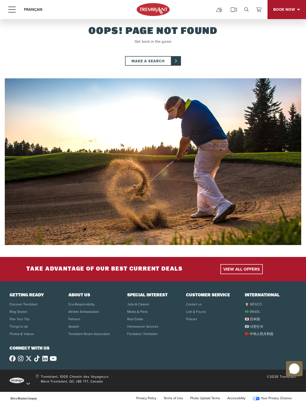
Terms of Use (173, 398)
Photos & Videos (22, 333)
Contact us (194, 304)
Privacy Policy (146, 398)
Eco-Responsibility (81, 304)
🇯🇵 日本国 (252, 319)
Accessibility (236, 398)
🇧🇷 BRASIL (252, 311)
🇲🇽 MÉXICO (253, 304)
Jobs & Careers (138, 304)
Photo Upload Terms (205, 398)
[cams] (234, 9)
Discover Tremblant (24, 304)
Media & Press (137, 311)
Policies (191, 319)
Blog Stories (18, 311)
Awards (73, 326)
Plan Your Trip (19, 319)
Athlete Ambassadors (83, 311)
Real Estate (135, 319)
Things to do (19, 326)
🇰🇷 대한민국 (254, 326)
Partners (74, 319)
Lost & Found (196, 311)
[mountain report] (219, 9)
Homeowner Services (142, 326)
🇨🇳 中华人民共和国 (259, 333)
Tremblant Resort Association (89, 333)
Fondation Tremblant (142, 333)
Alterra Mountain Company (24, 398)
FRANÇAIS (33, 9)
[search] (246, 9)
